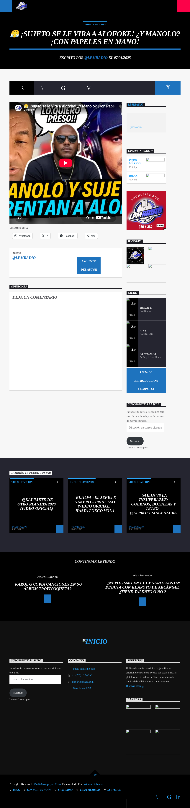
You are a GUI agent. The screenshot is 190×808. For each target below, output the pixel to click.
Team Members (90, 789)
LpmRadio (135, 104)
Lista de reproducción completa (146, 381)
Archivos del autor (89, 265)
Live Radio (65, 789)
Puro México (135, 161)
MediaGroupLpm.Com (47, 784)
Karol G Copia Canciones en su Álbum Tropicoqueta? (48, 586)
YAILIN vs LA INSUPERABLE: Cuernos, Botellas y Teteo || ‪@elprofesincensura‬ (153, 504)
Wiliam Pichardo (93, 784)
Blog (16, 789)
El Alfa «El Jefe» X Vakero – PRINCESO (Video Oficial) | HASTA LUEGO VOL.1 (95, 504)
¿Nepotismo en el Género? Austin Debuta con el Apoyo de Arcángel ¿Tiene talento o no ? (142, 587)
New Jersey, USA (82, 688)
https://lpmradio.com (84, 668)
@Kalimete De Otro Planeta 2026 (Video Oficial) (36, 504)
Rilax (133, 175)
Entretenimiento (82, 482)
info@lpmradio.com (83, 681)
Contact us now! (39, 789)
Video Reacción (95, 24)
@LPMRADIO (95, 57)
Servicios (114, 789)
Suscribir (135, 441)
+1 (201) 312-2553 (82, 675)
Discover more (134, 686)
